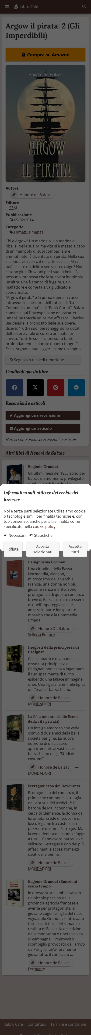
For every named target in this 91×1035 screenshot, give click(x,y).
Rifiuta (13, 549)
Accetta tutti (75, 549)
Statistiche (42, 535)
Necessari (16, 535)
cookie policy (44, 526)
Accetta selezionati (42, 549)
